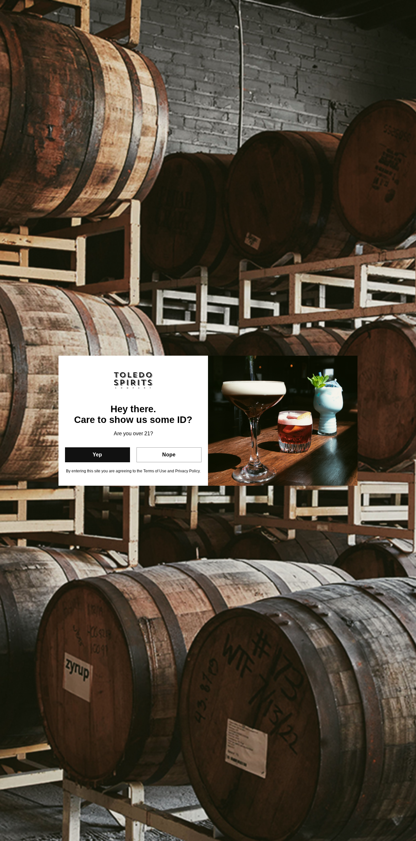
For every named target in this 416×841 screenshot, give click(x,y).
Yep (97, 454)
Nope (169, 454)
